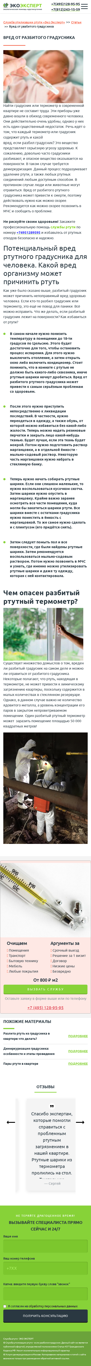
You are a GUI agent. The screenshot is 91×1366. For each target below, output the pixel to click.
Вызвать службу (45, 989)
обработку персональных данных (53, 1306)
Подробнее (78, 1036)
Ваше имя (10, 1236)
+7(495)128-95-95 (65, 4)
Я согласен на (43, 1306)
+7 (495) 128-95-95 (45, 1007)
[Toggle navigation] (84, 6)
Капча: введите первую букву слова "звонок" (36, 1284)
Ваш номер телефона (19, 1258)
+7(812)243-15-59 (65, 9)
